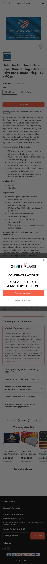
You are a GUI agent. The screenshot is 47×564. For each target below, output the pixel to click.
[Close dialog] (44, 260)
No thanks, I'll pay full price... (23, 300)
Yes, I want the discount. (23, 293)
